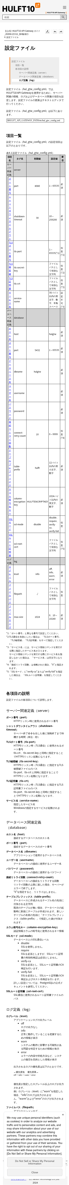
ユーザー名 (10, 392)
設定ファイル (18, 61)
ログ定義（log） (27, 80)
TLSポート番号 (11, 251)
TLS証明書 (11, 283)
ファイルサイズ (10, 617)
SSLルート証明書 (11, 545)
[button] (63, 17)
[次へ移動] (61, 31)
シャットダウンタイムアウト (10, 217)
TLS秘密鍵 (11, 268)
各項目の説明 (22, 68)
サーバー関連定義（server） (33, 72)
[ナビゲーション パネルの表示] (64, 7)
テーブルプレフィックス (10, 468)
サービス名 (10, 299)
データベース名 (10, 371)
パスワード (10, 410)
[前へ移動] (55, 31)
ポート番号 (10, 185)
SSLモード (11, 524)
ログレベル (10, 573)
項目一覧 (19, 65)
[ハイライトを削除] (47, 31)
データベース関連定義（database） (37, 76)
